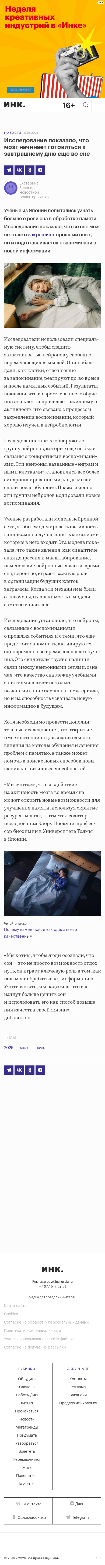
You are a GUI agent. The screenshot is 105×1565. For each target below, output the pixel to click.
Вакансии (78, 1395)
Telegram (80, 1518)
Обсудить (27, 1379)
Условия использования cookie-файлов (39, 1339)
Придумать (27, 1435)
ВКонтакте (31, 1504)
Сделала (27, 1387)
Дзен (79, 1504)
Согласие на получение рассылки (35, 1347)
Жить (27, 1468)
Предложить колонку (78, 1403)
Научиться (27, 1484)
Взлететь (27, 1452)
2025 (8, 1048)
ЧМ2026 (26, 1403)
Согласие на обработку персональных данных (46, 1322)
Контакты (78, 1379)
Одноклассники (31, 1518)
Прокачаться (26, 1411)
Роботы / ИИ (27, 1395)
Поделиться (26, 1476)
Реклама (78, 1387)
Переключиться (27, 1460)
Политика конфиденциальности (32, 1331)
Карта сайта (15, 1306)
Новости (13, 132)
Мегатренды (27, 1427)
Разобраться (26, 1443)
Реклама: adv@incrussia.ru (52, 1281)
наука (41, 1048)
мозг (24, 1048)
